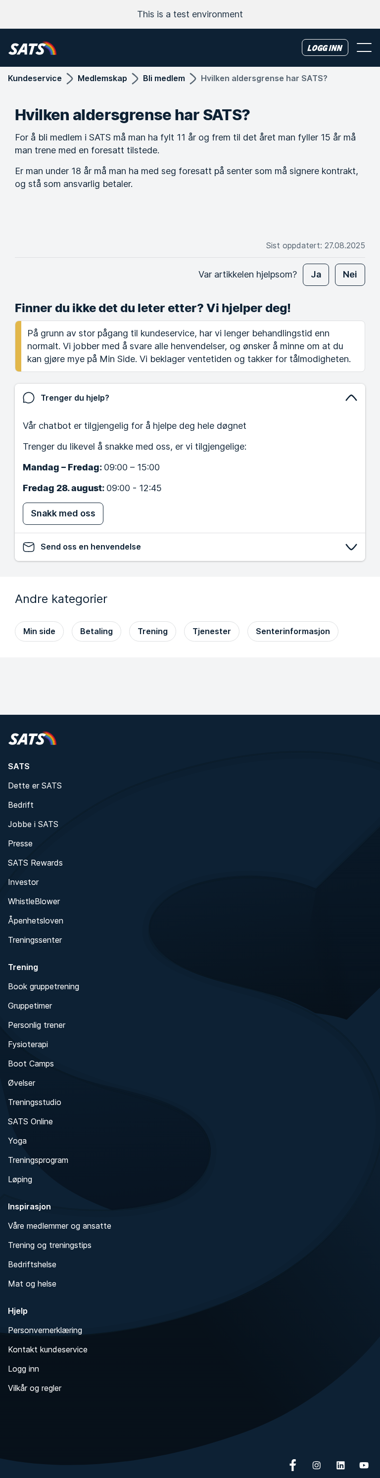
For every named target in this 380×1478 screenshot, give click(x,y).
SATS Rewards (35, 863)
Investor (23, 882)
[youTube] (364, 1465)
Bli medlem (164, 78)
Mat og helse (32, 1284)
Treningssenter (35, 940)
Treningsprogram (38, 1160)
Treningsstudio (34, 1102)
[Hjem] (32, 48)
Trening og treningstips (50, 1245)
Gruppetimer (30, 1006)
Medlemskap (102, 78)
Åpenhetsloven (35, 920)
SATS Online (30, 1121)
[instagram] (317, 1465)
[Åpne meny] (364, 47)
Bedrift (21, 805)
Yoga (17, 1141)
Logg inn (23, 1369)
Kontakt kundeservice (48, 1349)
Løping (20, 1179)
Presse (20, 843)
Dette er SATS (35, 785)
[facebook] (293, 1465)
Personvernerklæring (45, 1330)
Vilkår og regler (34, 1388)
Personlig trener (36, 1025)
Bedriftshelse (32, 1264)
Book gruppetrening (43, 986)
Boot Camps (31, 1063)
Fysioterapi (28, 1044)
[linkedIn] (340, 1465)
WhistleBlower (34, 901)
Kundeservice (35, 78)
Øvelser (21, 1083)
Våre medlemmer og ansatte (59, 1226)
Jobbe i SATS (33, 824)
